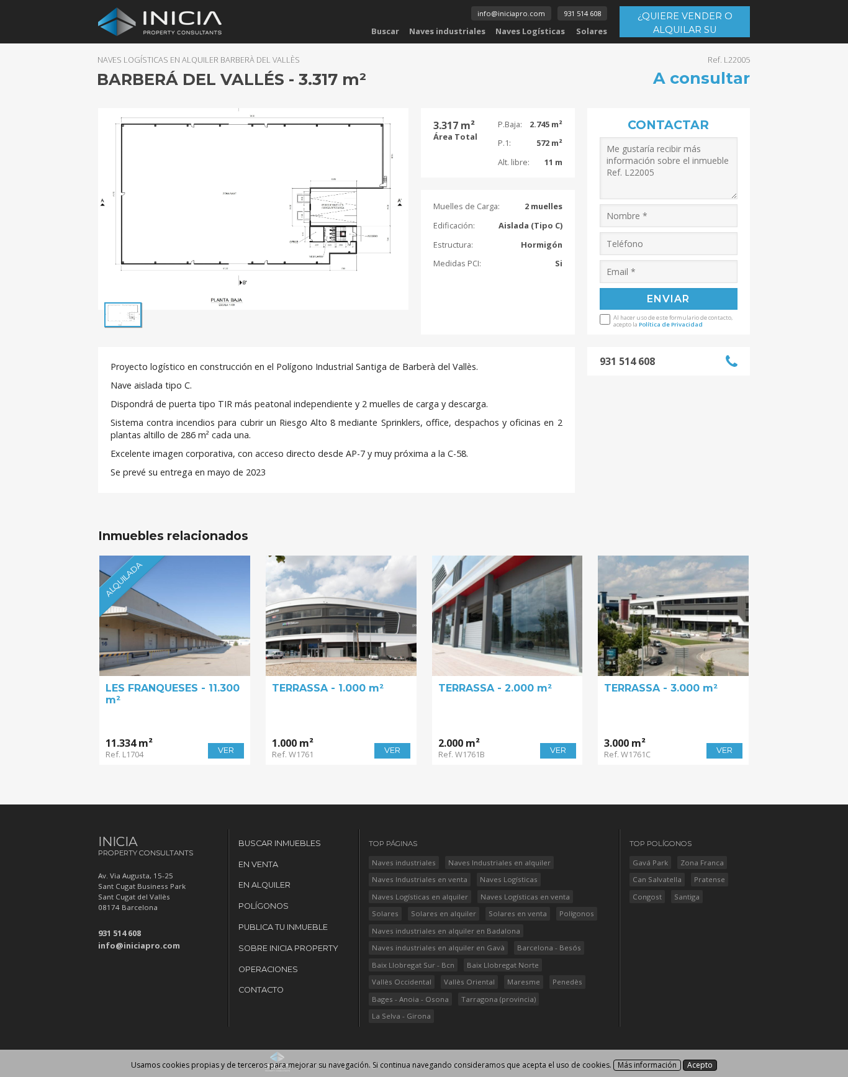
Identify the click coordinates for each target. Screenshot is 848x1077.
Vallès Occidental (401, 981)
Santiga (687, 896)
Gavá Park (650, 862)
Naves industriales (447, 31)
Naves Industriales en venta (419, 879)
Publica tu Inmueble (283, 927)
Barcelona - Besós (549, 947)
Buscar (385, 31)
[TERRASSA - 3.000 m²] (673, 616)
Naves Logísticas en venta (525, 896)
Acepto (700, 1065)
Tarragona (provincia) (498, 999)
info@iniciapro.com (511, 13)
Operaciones (268, 969)
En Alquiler (264, 885)
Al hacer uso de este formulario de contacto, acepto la (673, 320)
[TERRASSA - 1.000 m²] (341, 616)
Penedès (567, 981)
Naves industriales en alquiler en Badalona (446, 930)
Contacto (261, 989)
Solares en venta (518, 913)
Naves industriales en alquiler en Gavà (438, 947)
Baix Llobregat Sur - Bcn (413, 965)
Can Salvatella (657, 879)
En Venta (258, 864)
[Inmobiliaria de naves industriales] (160, 21)
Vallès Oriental (469, 981)
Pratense (709, 879)
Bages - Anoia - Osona (410, 999)
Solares (591, 31)
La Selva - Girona (401, 1016)
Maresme (523, 981)
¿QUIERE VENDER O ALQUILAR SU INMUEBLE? (685, 24)
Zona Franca (702, 862)
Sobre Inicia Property (288, 948)
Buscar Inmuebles (279, 843)
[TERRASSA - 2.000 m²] (507, 616)
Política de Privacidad (671, 324)
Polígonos (263, 906)
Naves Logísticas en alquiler (420, 896)
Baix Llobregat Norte (503, 965)
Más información (647, 1065)
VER (226, 750)
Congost (647, 896)
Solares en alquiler (443, 913)
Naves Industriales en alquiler (499, 862)
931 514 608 (582, 13)
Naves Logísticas (530, 31)
